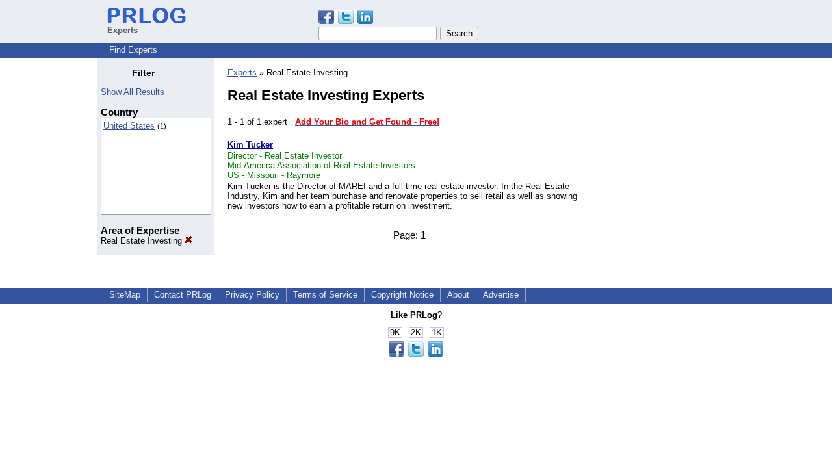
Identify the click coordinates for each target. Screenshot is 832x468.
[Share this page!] (345, 21)
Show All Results (132, 92)
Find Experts (133, 50)
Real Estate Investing (143, 241)
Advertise (501, 295)
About (458, 295)
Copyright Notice (402, 295)
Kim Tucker (250, 145)
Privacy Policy (252, 295)
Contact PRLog (182, 295)
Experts (242, 72)
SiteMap (124, 295)
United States (129, 126)
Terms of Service (325, 295)
